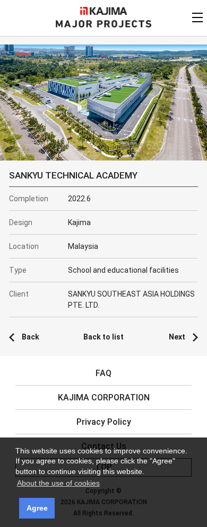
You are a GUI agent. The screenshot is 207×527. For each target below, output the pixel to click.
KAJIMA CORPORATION (103, 11)
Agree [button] (37, 508)
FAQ (103, 373)
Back (30, 337)
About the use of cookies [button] (58, 483)
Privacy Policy (103, 422)
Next (177, 337)
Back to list (103, 337)
